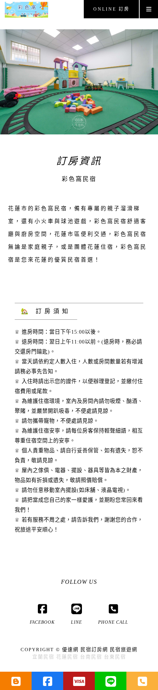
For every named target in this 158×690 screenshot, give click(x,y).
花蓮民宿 (67, 657)
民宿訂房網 (94, 649)
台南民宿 (91, 657)
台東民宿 (115, 657)
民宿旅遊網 (123, 649)
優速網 (70, 649)
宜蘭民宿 (43, 657)
